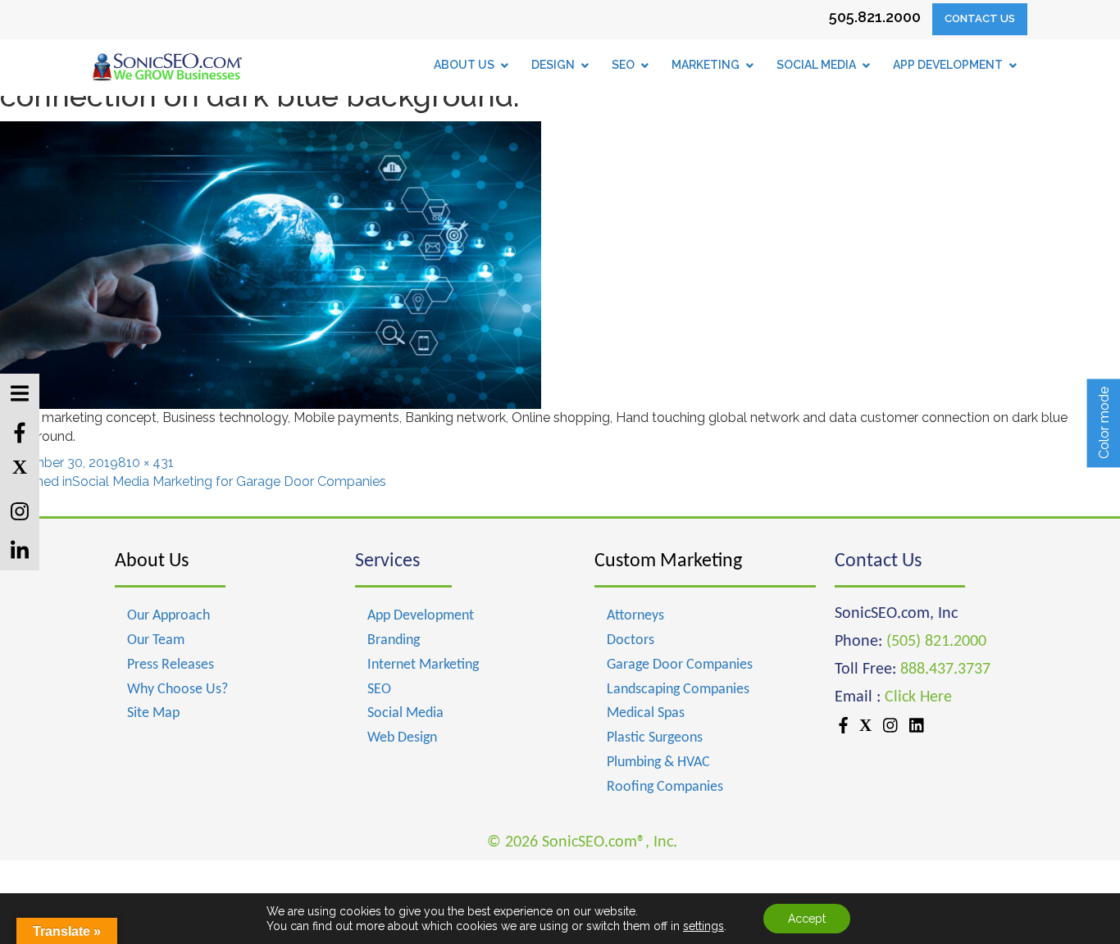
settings (703, 926)
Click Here (918, 697)
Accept (807, 918)
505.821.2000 (875, 16)
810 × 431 (146, 462)
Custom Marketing (668, 561)
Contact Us (980, 18)
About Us (152, 561)
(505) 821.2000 (936, 641)
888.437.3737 (945, 669)
